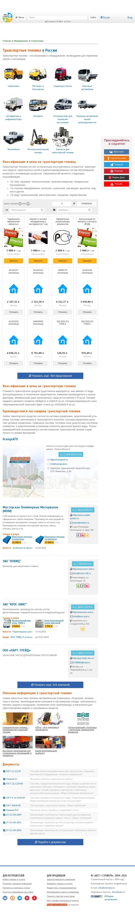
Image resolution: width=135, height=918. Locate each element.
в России (49, 50)
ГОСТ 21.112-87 (13, 771)
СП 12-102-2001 (13, 822)
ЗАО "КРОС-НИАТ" (15, 604)
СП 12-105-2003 (13, 815)
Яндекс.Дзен (118, 177)
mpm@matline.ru (81, 523)
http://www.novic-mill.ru (83, 569)
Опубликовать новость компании (63, 892)
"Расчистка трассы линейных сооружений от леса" (54, 810)
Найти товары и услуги (14, 879)
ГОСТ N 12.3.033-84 (15, 798)
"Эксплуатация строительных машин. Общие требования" (58, 805)
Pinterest (118, 171)
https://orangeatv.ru (59, 460)
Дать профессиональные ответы (63, 900)
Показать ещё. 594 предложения (51, 375)
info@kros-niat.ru (81, 616)
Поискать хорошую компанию (17, 884)
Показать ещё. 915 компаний (51, 684)
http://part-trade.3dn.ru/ (83, 658)
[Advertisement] (116, 237)
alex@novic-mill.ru (82, 573)
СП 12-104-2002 (13, 830)
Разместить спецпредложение (61, 888)
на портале (63, 905)
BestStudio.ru (118, 892)
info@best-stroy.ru (106, 888)
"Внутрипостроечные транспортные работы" (51, 779)
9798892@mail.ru (81, 662)
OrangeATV (10, 439)
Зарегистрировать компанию (61, 879)
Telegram (118, 164)
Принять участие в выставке (61, 896)
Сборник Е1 (11, 779)
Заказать (13, 261)
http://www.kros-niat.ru (83, 612)
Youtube (118, 184)
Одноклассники (118, 158)
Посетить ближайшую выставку (18, 892)
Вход (129, 17)
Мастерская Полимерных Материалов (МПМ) (30, 509)
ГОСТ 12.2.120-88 (14, 784)
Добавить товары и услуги (60, 884)
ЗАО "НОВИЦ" (12, 561)
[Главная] (8, 17)
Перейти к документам (51, 842)
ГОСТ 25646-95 (13, 805)
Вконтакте (118, 152)
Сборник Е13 (11, 810)
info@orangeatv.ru (58, 464)
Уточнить (13, 312)
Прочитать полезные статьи (16, 888)
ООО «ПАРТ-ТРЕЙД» (17, 650)
